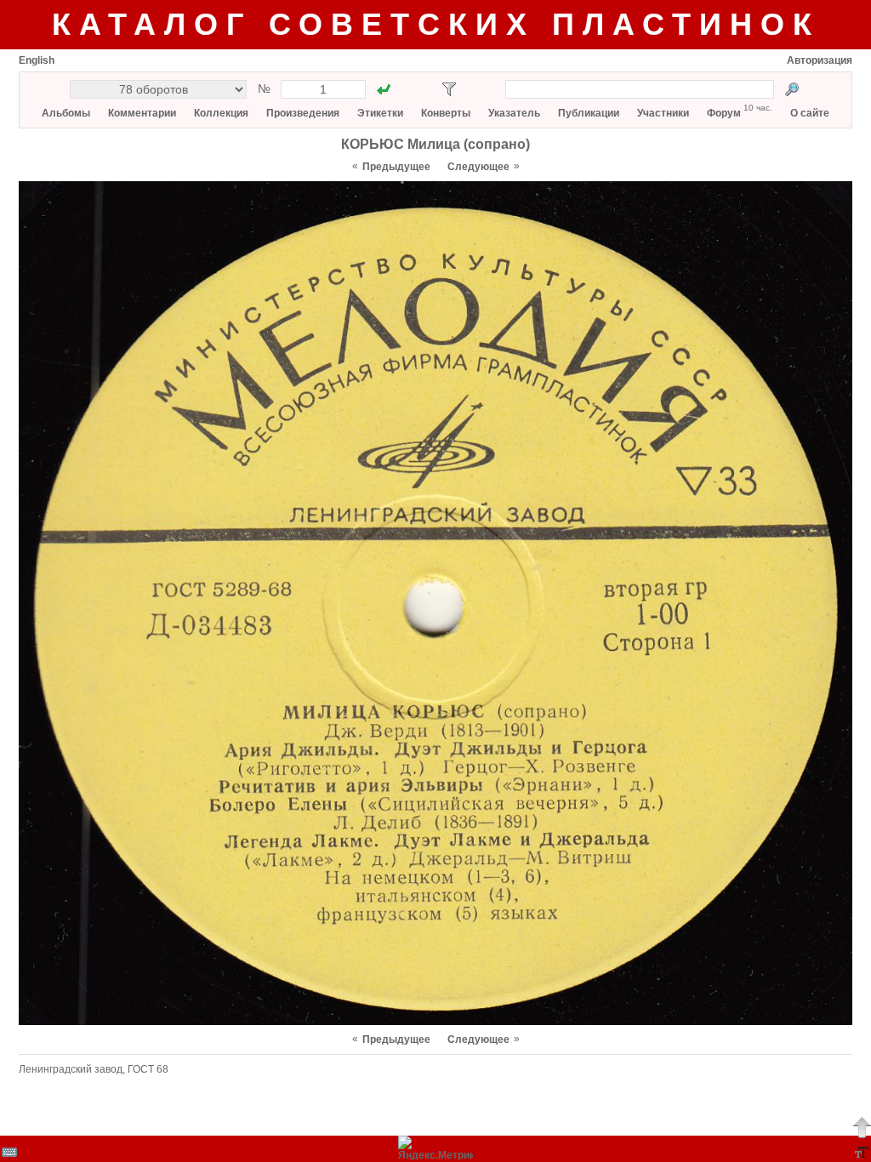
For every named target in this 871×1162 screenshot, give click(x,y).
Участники (663, 113)
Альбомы (66, 113)
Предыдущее (396, 167)
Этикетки (380, 113)
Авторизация (819, 60)
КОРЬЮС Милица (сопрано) (435, 144)
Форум (724, 113)
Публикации (588, 113)
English (36, 60)
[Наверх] (861, 1127)
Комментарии (142, 113)
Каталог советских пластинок (436, 24)
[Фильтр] (449, 89)
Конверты (445, 113)
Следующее (478, 167)
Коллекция (221, 113)
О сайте (809, 113)
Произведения (302, 113)
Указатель (514, 113)
